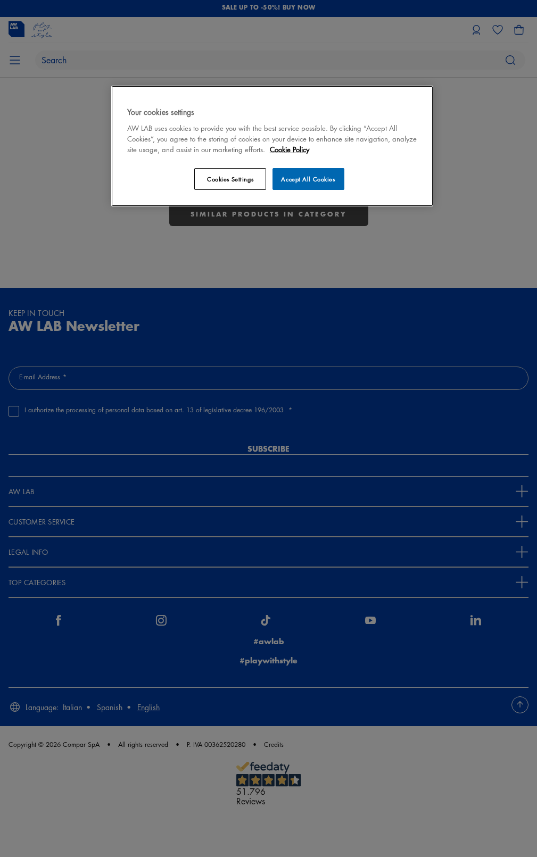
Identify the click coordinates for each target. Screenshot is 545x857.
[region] (272, 146)
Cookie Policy (289, 149)
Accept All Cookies (308, 179)
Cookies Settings (230, 179)
